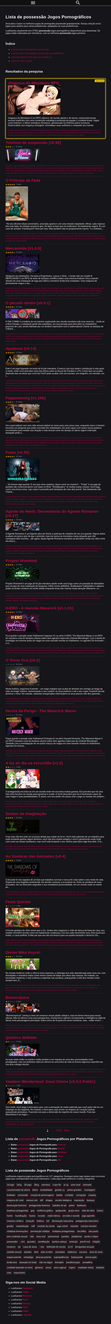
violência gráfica (45, 1210)
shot (36, 1252)
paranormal (53, 1236)
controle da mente (46, 1226)
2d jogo (10, 1185)
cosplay (92, 1195)
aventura (46, 1185)
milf (33, 1226)
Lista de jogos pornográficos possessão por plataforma (37, 53)
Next (67, 1130)
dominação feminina (16, 1205)
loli (47, 1221)
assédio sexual (14, 1252)
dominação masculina (62, 1221)
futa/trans (81, 1205)
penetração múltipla (40, 1231)
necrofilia (81, 1231)
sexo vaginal (60, 1267)
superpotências (61, 1257)
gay (32, 1210)
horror (10, 1216)
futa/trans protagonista (17, 1210)
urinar (48, 1267)
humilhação (21, 1216)
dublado (100, 1267)
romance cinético (15, 1221)
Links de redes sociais (21, 61)
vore (9, 1273)
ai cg (66, 1185)
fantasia (90, 1200)
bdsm (35, 1190)
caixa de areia (30, 1247)
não (32, 1236)
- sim (22, 1242)
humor (32, 1216)
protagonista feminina (39, 1205)
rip (19, 1247)
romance (11, 1247)
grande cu (60, 1190)
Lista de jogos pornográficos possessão (30, 49)
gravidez (31, 1242)
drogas (49, 1200)
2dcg (19, 1185)
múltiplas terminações (17, 1231)
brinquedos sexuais (84, 1247)
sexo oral (40, 1236)
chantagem (89, 1190)
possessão (12, 1242)
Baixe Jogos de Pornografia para (38, 1145)
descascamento (43, 1257)
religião (96, 1242)
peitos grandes (74, 1190)
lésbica (40, 1221)
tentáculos (12, 1262)
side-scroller (47, 1252)
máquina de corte (15, 1200)
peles (71, 1205)
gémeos (39, 1267)
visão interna (54, 1216)
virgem (72, 1267)
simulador (60, 1252)
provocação (91, 1257)
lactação (30, 1221)
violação (73, 1242)
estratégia (28, 1257)
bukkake (11, 1195)
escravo (83, 1252)
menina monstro (88, 1226)
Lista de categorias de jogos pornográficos (31, 57)
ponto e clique (91, 1236)
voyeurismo (19, 1273)
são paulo (93, 1231)
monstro (74, 1226)
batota (59, 1195)
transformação (73, 1262)
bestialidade (46, 1190)
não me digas (45, 1262)
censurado (23, 1195)
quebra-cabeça (59, 1242)
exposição (79, 1200)
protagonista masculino (87, 1221)
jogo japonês (88, 1216)
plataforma (77, 1236)
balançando (77, 1257)
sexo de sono (96, 1252)
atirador (27, 1252)
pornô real (85, 1242)
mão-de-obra (88, 1210)
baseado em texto (28, 1262)
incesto (41, 1216)
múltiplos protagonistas (63, 1231)
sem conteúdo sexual (17, 1236)
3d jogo (27, 1185)
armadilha (87, 1262)
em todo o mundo (71, 1216)
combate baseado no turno (19, 1267)
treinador (59, 1262)
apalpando (61, 1210)
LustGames (22, 1288)
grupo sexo (73, 1210)
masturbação (22, 1226)
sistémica (72, 1252)
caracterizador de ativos (18, 1190)
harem (100, 1210)
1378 (59, 1130)
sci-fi (70, 1247)
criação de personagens (42, 1195)
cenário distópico (63, 1200)
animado (87, 1185)
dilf (41, 1200)
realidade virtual (85, 1267)
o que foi (57, 1185)
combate (69, 1195)
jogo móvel (62, 1226)
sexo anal (75, 1185)
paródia (65, 1236)
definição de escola (56, 1247)
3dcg (36, 1185)
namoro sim (31, 1200)
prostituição (43, 1242)
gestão (10, 1226)
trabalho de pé (59, 1205)
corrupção (81, 1195)
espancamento (14, 1257)
